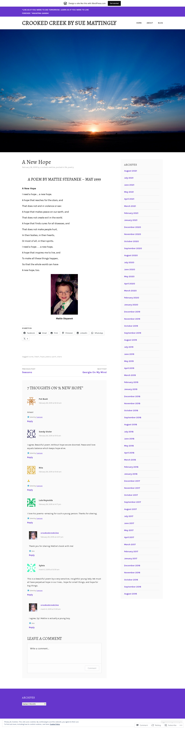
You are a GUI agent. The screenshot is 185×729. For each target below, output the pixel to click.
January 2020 (131, 304)
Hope (42, 357)
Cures (31, 357)
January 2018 (130, 474)
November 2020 (132, 234)
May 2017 (129, 530)
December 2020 (132, 227)
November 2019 (132, 319)
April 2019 (129, 368)
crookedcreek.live (47, 167)
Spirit (53, 357)
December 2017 (132, 481)
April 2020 (129, 283)
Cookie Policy (55, 724)
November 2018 (132, 403)
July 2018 (129, 431)
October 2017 (131, 495)
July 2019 (128, 347)
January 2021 (130, 220)
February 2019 (131, 382)
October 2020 (131, 241)
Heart (36, 357)
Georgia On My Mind (94, 371)
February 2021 (131, 213)
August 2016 (130, 593)
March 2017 (130, 544)
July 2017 (128, 516)
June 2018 (129, 438)
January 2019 (130, 389)
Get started (114, 3)
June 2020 (129, 269)
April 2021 (129, 199)
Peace (48, 357)
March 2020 (130, 290)
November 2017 (132, 488)
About (150, 23)
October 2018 (131, 410)
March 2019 (130, 375)
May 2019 (129, 361)
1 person (39, 417)
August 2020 (131, 255)
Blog (160, 23)
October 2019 (131, 326)
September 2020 (133, 248)
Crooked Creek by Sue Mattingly (69, 23)
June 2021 (129, 185)
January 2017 (130, 558)
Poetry (71, 167)
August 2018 (130, 424)
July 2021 (128, 178)
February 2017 (131, 551)
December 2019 (132, 311)
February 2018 (131, 467)
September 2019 (132, 333)
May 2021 (129, 192)
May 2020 (129, 276)
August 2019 (130, 340)
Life (66, 167)
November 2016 (132, 572)
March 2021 (130, 206)
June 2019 (129, 354)
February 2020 (131, 297)
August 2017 (130, 509)
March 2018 (130, 459)
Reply (30, 421)
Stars (59, 357)
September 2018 (132, 417)
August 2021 (130, 171)
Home (139, 23)
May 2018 (129, 445)
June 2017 (129, 523)
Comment (92, 668)
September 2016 (132, 586)
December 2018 (132, 396)
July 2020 (129, 262)
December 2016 (132, 565)
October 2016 (131, 579)
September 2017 (132, 502)
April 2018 (129, 452)
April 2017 (129, 537)
